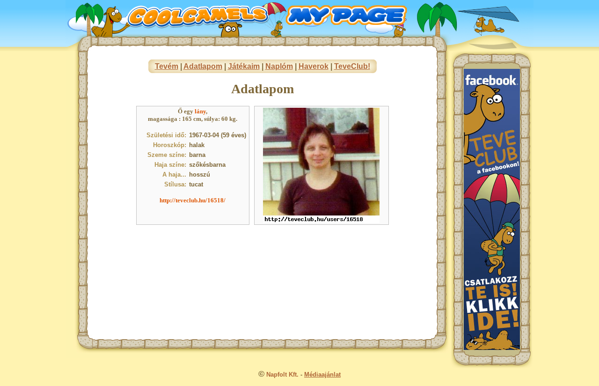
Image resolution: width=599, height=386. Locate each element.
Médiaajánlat (322, 374)
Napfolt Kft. (282, 374)
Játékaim (244, 66)
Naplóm (279, 66)
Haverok (314, 66)
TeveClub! (352, 66)
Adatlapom (202, 66)
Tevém (166, 66)
